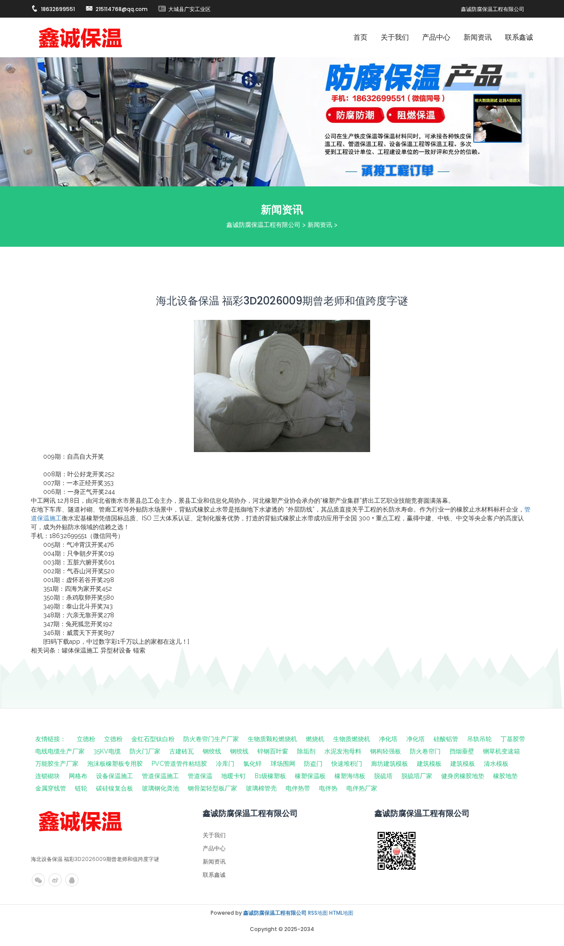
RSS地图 (318, 912)
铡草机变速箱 (501, 751)
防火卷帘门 (425, 751)
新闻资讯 (478, 37)
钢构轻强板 (385, 751)
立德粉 (86, 738)
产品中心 (436, 37)
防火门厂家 (145, 751)
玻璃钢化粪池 (160, 788)
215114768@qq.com (122, 9)
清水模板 (496, 763)
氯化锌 (252, 763)
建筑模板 (429, 763)
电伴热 (328, 788)
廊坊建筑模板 (389, 763)
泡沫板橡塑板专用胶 (115, 763)
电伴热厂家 (361, 788)
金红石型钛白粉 (152, 738)
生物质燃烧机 (351, 738)
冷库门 (225, 763)
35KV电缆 (107, 751)
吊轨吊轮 (479, 738)
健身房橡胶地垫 (462, 775)
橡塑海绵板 (349, 775)
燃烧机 (315, 738)
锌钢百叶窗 (272, 751)
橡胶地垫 (505, 775)
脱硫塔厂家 (416, 775)
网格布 (78, 775)
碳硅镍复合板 (114, 788)
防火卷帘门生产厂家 (211, 738)
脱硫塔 (383, 775)
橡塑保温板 (310, 775)
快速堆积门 (346, 763)
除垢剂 (306, 751)
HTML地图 (341, 912)
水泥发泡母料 (342, 751)
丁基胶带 (513, 738)
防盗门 (313, 763)
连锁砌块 (47, 775)
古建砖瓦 (181, 751)
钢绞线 (212, 751)
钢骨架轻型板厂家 (212, 788)
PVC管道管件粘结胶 (179, 763)
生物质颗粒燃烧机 (272, 738)
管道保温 (200, 775)
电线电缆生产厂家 (60, 751)
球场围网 (283, 763)
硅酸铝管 (446, 738)
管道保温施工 (160, 775)
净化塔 (388, 738)
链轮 (81, 788)
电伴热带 (298, 788)
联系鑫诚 (519, 37)
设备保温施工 (114, 775)
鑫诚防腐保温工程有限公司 (263, 224)
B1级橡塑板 (270, 775)
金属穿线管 (50, 788)
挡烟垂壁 (461, 751)
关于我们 (395, 37)
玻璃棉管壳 (261, 788)
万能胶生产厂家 (56, 763)
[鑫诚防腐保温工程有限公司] (80, 37)
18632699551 (58, 9)
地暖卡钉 (233, 775)
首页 (360, 37)
